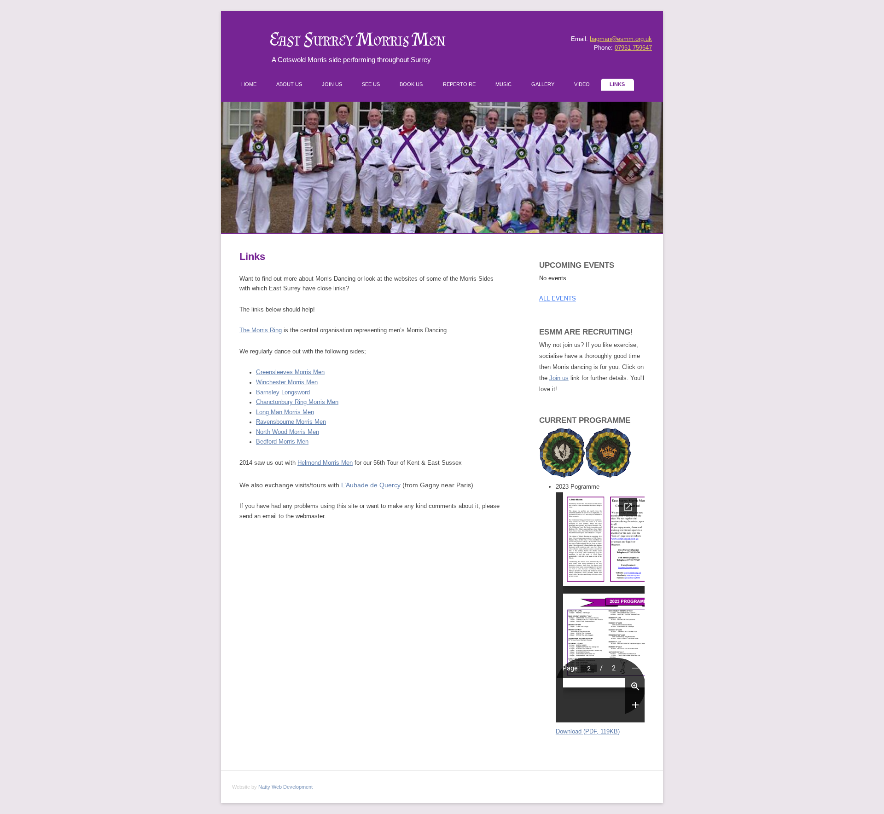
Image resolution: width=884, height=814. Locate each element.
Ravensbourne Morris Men (291, 422)
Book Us (411, 84)
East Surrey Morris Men (357, 39)
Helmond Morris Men (325, 463)
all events (557, 298)
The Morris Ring (260, 330)
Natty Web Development (285, 787)
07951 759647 (633, 48)
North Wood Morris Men (287, 432)
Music (503, 84)
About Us (289, 84)
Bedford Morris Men (282, 442)
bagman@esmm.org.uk (621, 39)
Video (582, 84)
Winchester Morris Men (287, 382)
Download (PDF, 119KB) (588, 731)
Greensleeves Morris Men (290, 372)
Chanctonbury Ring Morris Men (297, 402)
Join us (559, 378)
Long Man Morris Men (285, 412)
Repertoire (459, 84)
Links (617, 84)
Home (248, 84)
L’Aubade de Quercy (371, 485)
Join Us (332, 84)
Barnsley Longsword (283, 392)
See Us (371, 84)
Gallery (542, 84)
